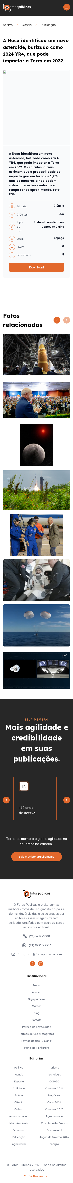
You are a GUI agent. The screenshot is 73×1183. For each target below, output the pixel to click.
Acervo (8, 25)
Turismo (54, 1067)
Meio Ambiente (18, 1123)
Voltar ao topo (39, 1176)
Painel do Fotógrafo (36, 1048)
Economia (19, 1130)
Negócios (54, 1095)
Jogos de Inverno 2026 (54, 1137)
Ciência (27, 25)
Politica (18, 1067)
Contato (36, 1020)
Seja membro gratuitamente (36, 856)
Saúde (19, 1095)
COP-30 (54, 1081)
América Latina (18, 1116)
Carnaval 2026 (54, 1109)
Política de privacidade (36, 1027)
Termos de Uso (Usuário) (36, 1041)
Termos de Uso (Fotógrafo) (36, 1034)
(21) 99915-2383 (40, 945)
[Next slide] (66, 800)
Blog (36, 1013)
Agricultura (19, 1144)
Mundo (18, 1074)
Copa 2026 (54, 1102)
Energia (54, 1144)
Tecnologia (54, 1074)
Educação (18, 1137)
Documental (54, 1130)
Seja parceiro (36, 999)
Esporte (19, 1081)
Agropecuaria (54, 1116)
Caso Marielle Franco (54, 1123)
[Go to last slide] (6, 800)
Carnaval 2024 (54, 1088)
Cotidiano (19, 1088)
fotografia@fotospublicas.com (39, 954)
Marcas (36, 1006)
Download (36, 267)
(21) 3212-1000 (39, 936)
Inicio (36, 985)
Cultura (18, 1109)
